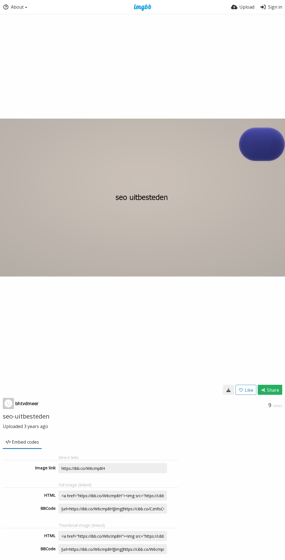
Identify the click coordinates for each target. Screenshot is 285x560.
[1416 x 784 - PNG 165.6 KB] (228, 390)
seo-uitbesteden (26, 416)
